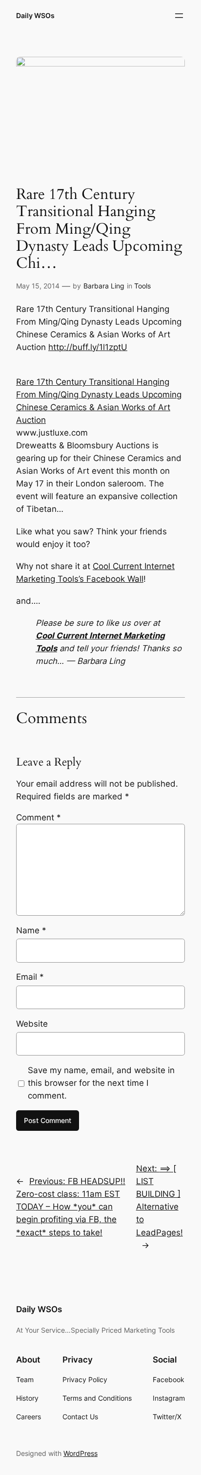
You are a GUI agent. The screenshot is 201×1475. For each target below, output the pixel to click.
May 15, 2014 (38, 286)
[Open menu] (179, 16)
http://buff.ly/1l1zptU (87, 347)
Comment (38, 817)
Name (31, 930)
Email (30, 977)
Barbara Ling (103, 286)
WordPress (80, 1453)
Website (32, 1024)
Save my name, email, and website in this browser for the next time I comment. (101, 1083)
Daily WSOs (35, 15)
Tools (142, 286)
